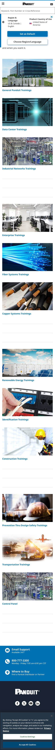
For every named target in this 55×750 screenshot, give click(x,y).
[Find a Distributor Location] (7, 672)
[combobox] (27, 10)
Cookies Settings (27, 736)
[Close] (52, 716)
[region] (27, 731)
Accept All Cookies (27, 744)
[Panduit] (29, 4)
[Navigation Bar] (3, 3)
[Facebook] (17, 705)
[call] (7, 661)
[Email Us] (7, 650)
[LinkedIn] (37, 705)
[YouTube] (31, 705)
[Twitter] (24, 705)
